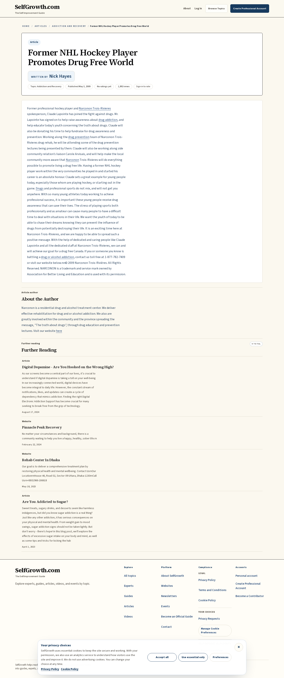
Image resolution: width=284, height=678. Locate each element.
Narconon (72, 160)
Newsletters (169, 596)
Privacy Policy (206, 580)
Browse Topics (216, 8)
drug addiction (108, 120)
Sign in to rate (143, 86)
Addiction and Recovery (69, 26)
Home (26, 26)
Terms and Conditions (212, 590)
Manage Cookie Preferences (210, 630)
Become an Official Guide (177, 617)
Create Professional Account (248, 586)
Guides (128, 596)
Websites (167, 586)
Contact (166, 627)
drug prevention (78, 137)
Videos (128, 617)
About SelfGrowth (172, 576)
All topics (130, 576)
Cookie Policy (207, 600)
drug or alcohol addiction (57, 257)
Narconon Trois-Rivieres (95, 108)
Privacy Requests (209, 619)
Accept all (162, 657)
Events (165, 606)
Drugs (39, 188)
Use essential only (193, 657)
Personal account (247, 576)
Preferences (220, 657)
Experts (128, 586)
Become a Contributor (250, 596)
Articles (41, 26)
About (187, 8)
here (59, 331)
